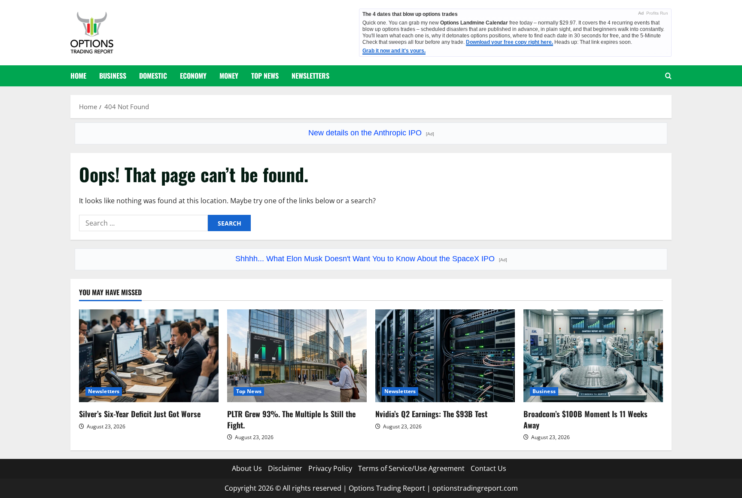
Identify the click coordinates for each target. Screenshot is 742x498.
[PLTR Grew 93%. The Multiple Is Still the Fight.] (297, 356)
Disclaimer (285, 468)
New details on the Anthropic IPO (371, 132)
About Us (247, 468)
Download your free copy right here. (509, 42)
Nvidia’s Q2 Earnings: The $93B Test (431, 413)
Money (228, 75)
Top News (265, 75)
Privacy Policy (330, 468)
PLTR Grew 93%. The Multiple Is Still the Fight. (291, 419)
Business (112, 75)
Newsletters (310, 75)
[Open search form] (668, 75)
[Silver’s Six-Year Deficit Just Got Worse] (149, 356)
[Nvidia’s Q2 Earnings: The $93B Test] (445, 356)
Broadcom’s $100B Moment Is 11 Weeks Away (585, 419)
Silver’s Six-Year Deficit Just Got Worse (140, 413)
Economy (193, 75)
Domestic (153, 75)
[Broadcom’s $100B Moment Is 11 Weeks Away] (593, 356)
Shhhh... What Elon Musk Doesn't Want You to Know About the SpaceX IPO (371, 258)
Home (78, 75)
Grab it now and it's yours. (394, 51)
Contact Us (488, 468)
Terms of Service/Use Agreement (411, 468)
